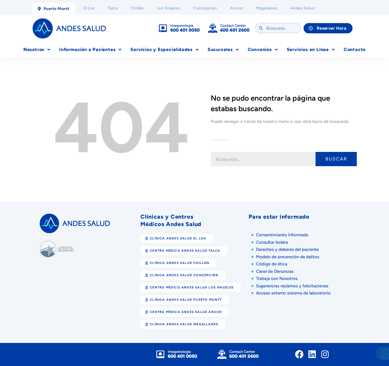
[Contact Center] (212, 28)
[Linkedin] (312, 354)
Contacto (355, 49)
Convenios (260, 49)
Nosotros (33, 49)
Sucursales (220, 49)
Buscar (336, 159)
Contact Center (233, 25)
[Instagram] (325, 354)
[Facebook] (299, 354)
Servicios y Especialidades (161, 49)
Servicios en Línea (308, 49)
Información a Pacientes (87, 49)
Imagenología (181, 25)
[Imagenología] (162, 28)
